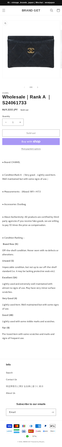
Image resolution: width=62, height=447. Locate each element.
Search (9, 372)
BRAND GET (27, 441)
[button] (3, 10)
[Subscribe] (52, 412)
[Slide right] (37, 87)
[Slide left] (24, 87)
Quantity (6, 116)
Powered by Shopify (37, 441)
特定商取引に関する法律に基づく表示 (24, 386)
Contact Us (11, 379)
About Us (10, 393)
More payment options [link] (31, 149)
